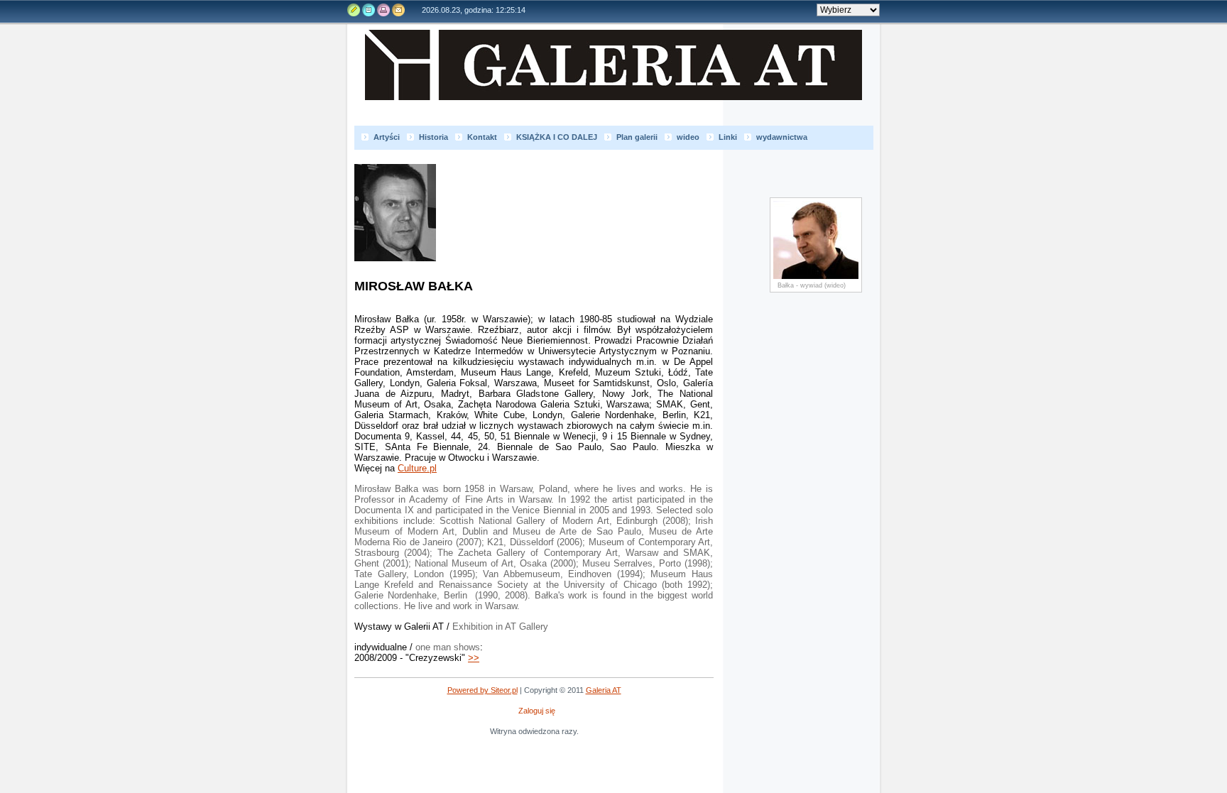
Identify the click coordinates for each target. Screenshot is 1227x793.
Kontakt (397, 10)
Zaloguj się (536, 710)
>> (473, 657)
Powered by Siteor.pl (482, 690)
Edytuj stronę (354, 10)
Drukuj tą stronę (383, 10)
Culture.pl (417, 468)
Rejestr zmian (368, 10)
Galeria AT (620, 78)
